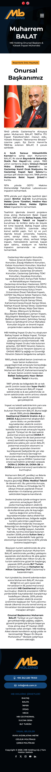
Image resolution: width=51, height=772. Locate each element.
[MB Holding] (14, 10)
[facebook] (16, 756)
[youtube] (30, 756)
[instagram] (25, 756)
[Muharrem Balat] (25, 86)
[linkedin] (35, 756)
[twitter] (21, 756)
